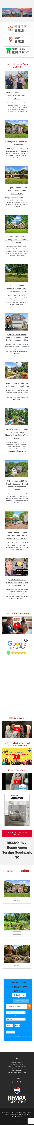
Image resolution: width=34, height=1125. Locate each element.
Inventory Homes (21, 1001)
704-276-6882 (17, 1070)
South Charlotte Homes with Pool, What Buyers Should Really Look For (17, 536)
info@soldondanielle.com (17, 1072)
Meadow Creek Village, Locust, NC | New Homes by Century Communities (17, 337)
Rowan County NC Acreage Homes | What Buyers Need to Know (17, 288)
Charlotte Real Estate (19, 1112)
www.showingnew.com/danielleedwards (22, 1036)
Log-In (17, 1121)
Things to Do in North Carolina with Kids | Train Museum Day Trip (17, 582)
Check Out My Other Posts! (17, 833)
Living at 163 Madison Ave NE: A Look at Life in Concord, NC (17, 190)
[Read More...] (22, 111)
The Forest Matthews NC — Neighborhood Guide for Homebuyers (17, 239)
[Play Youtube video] (17, 625)
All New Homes (19, 995)
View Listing (17, 900)
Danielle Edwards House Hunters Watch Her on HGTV (17, 96)
